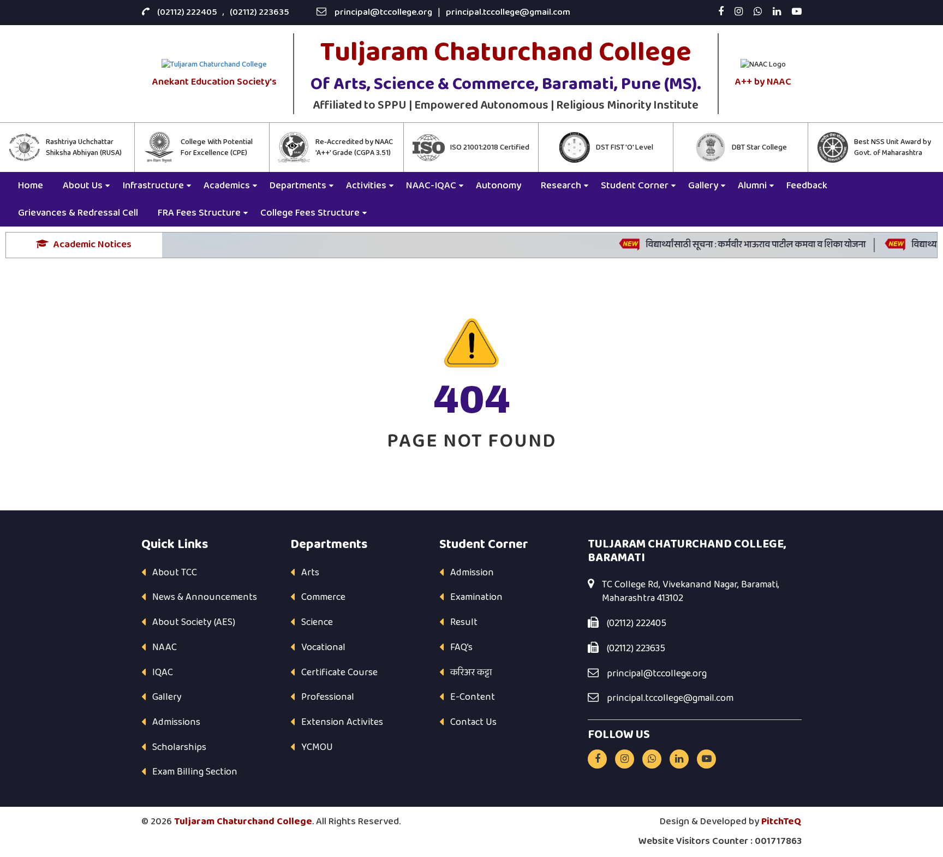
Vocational (323, 647)
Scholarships (179, 747)
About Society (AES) (193, 622)
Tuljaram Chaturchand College (243, 821)
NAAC (164, 647)
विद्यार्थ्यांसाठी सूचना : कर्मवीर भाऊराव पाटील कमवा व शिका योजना (742, 244)
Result (464, 622)
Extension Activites (342, 722)
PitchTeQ (781, 821)
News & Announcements (204, 597)
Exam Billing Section (194, 771)
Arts (310, 572)
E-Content (472, 697)
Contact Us (473, 722)
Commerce (323, 597)
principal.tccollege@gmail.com (508, 12)
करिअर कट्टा (471, 672)
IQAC (162, 672)
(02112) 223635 (259, 12)
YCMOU (317, 747)
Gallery (167, 697)
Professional (327, 697)
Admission (472, 572)
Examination (476, 597)
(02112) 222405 (187, 12)
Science (317, 622)
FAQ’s (461, 647)
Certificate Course (339, 672)
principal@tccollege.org (383, 12)
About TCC (174, 572)
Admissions (176, 722)
